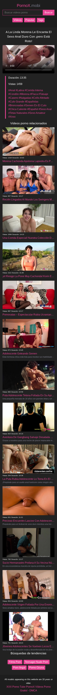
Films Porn (15, 662)
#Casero (13, 98)
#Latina (20, 90)
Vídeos (18, 20)
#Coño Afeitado (40, 98)
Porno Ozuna (36, 667)
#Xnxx (12, 116)
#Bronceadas (15, 105)
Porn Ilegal (19, 667)
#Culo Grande (16, 101)
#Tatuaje (43, 94)
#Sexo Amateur (36, 113)
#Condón (13, 94)
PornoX (28, 5)
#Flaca (34, 94)
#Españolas (31, 101)
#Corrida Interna (34, 90)
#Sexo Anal (45, 109)
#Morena (24, 94)
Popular (29, 20)
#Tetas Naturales (17, 113)
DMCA (33, 690)
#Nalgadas (25, 98)
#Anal (11, 90)
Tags (40, 20)
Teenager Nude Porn (36, 662)
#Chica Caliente (17, 109)
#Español (32, 109)
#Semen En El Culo (35, 105)
